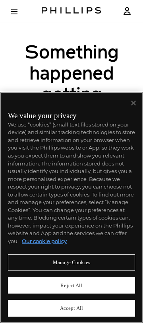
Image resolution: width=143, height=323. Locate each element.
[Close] (133, 103)
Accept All (71, 308)
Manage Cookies (71, 262)
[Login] (127, 11)
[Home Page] (71, 11)
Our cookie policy (44, 241)
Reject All (71, 285)
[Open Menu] (20, 11)
